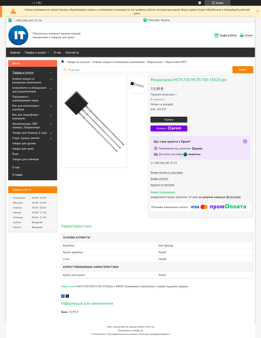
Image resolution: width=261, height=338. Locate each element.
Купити (169, 119)
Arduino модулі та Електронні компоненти (26, 80)
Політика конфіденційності (154, 334)
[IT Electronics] (18, 35)
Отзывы (17, 175)
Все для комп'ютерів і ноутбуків (26, 107)
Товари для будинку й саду (29, 132)
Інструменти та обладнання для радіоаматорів (29, 89)
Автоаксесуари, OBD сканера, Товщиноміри (26, 125)
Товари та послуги (78, 62)
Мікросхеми (154, 62)
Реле (15, 154)
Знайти (242, 69)
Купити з (162, 128)
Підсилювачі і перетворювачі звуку (25, 98)
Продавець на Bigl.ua (130, 330)
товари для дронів (24, 143)
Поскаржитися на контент (122, 334)
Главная (15, 52)
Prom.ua (150, 326)
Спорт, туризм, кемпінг (26, 138)
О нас (57, 52)
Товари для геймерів (25, 159)
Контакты (72, 52)
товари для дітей (23, 148)
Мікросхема (68, 286)
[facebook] (63, 297)
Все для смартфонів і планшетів (25, 116)
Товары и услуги (35, 52)
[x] (67, 297)
